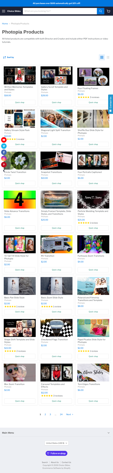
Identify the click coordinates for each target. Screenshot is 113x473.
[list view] (108, 57)
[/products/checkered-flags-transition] (57, 328)
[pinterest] (4, 164)
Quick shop (19, 102)
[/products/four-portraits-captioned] (93, 161)
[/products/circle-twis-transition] (20, 161)
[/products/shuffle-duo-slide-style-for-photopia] (93, 119)
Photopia (7, 92)
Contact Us (66, 462)
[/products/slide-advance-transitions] (20, 200)
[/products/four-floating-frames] (93, 77)
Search (45, 462)
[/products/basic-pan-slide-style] (20, 286)
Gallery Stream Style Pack (16, 130)
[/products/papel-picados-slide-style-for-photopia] (93, 328)
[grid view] (102, 57)
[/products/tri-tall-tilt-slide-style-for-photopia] (20, 244)
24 (61, 414)
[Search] (100, 11)
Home (5, 24)
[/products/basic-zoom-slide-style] (57, 286)
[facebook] (4, 152)
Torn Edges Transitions (89, 384)
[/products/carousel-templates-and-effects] (57, 373)
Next (68, 414)
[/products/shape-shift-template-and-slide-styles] (20, 328)
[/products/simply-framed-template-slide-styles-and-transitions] (57, 200)
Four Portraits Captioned (90, 172)
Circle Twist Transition (15, 172)
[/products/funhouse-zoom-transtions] (93, 244)
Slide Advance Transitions (16, 211)
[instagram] (4, 158)
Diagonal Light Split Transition (55, 130)
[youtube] (4, 140)
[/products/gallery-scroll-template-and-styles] (57, 75)
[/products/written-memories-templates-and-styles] (20, 75)
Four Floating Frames (88, 88)
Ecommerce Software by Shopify (56, 468)
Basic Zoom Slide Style (52, 297)
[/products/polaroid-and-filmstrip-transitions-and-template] (93, 286)
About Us (55, 462)
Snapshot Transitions (51, 172)
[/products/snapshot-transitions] (57, 161)
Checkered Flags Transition (54, 339)
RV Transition (47, 256)
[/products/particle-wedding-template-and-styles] (93, 200)
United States (55, 443)
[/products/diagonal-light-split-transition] (57, 119)
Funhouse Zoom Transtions (91, 256)
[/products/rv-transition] (57, 244)
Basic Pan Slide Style (14, 297)
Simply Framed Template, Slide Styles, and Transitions (56, 212)
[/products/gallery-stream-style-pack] (20, 119)
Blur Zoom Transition (14, 384)
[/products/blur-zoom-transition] (20, 373)
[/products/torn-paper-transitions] (93, 373)
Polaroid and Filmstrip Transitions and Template (90, 299)
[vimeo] (4, 146)
